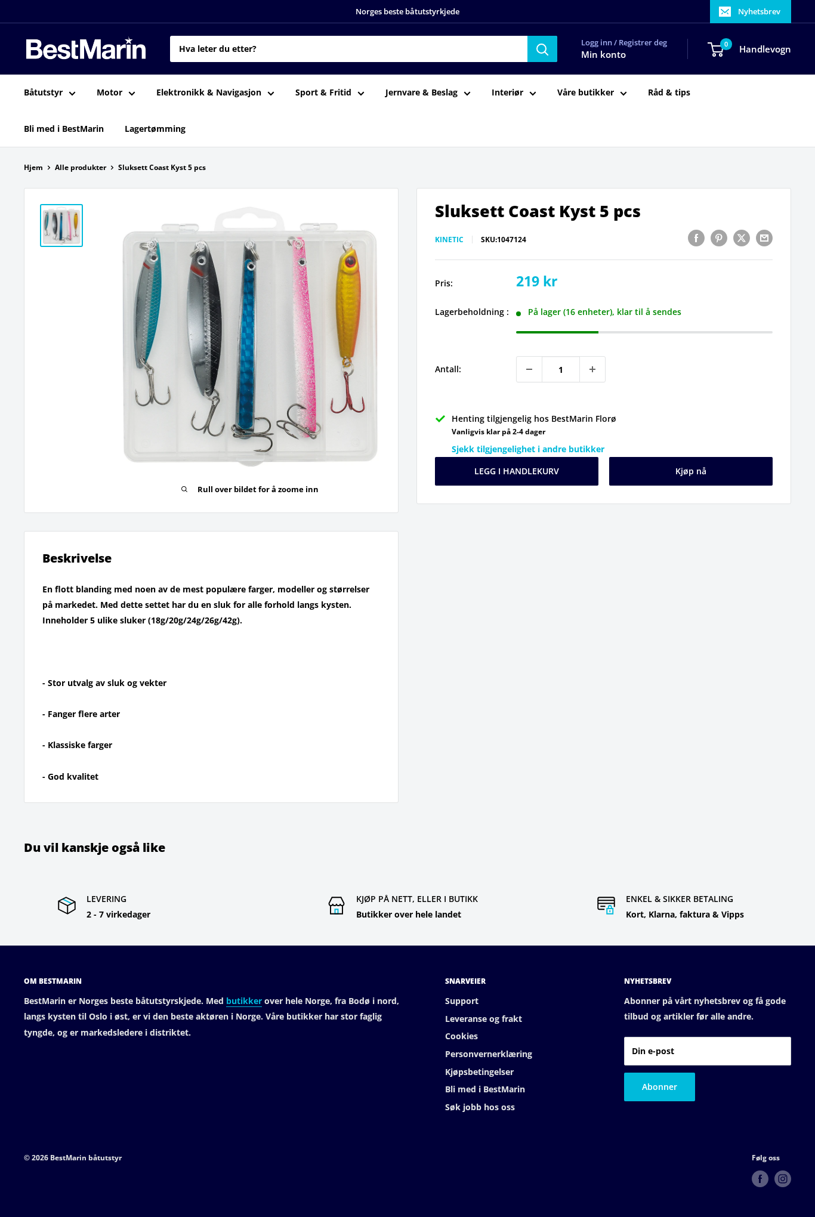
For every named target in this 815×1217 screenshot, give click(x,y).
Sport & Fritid (323, 92)
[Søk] (542, 49)
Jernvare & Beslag (421, 92)
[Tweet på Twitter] (741, 238)
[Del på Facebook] (696, 238)
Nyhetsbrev (759, 11)
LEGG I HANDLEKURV (516, 471)
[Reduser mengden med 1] (529, 369)
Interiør (507, 92)
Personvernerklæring (488, 1054)
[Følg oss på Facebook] (760, 1178)
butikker (244, 1000)
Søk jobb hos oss (480, 1107)
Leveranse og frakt (483, 1018)
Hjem (33, 167)
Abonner (659, 1086)
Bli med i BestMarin (64, 128)
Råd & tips (669, 92)
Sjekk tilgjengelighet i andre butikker (528, 449)
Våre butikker (585, 92)
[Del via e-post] (764, 238)
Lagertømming (155, 128)
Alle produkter (80, 167)
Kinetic (449, 239)
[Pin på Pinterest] (719, 238)
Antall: (448, 369)
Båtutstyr (43, 92)
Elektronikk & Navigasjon (208, 92)
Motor (109, 92)
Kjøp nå (690, 471)
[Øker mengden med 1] (592, 369)
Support (461, 1000)
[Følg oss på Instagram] (782, 1178)
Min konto (603, 55)
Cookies (461, 1036)
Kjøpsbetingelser (479, 1071)
